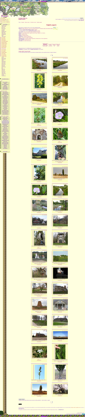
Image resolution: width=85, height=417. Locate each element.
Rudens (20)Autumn (58, 44)
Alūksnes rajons (4, 26)
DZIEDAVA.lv (44, 1)
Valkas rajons (3, 72)
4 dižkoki (35, 29)
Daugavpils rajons (4, 31)
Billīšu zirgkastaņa (25, 28)
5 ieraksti (38, 30)
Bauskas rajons (4, 28)
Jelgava (2, 35)
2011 (42, 69)
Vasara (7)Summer (54, 44)
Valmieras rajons (4, 73)
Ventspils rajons (4, 75)
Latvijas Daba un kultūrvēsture (23, 19)
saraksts (5, 19)
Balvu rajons (3, 27)
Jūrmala (3, 57)
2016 (40, 159)
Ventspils (3, 74)
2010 (64, 178)
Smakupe (34, 31)
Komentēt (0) (39, 70)
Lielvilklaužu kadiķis (42, 28)
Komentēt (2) (39, 212)
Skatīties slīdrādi (21, 51)
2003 (62, 394)
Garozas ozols (30, 28)
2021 (42, 140)
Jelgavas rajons (4, 36)
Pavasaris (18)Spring (50, 44)
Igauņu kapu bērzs (36, 28)
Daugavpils (3, 30)
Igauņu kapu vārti (28, 39)
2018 (59, 141)
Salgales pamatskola (29, 37)
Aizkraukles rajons (4, 25)
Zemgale (22, 22)
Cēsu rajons (3, 29)
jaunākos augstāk (45, 46)
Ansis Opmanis (45, 383)
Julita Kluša (66, 58)
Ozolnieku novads (33, 22)
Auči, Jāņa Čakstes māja (27, 40)
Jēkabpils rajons (4, 34)
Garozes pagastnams (44, 38)
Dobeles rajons (3, 32)
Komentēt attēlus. (27, 51)
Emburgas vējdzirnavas (27, 36)
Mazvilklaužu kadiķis (49, 28)
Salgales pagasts (39, 22)
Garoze (24, 31)
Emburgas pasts (38, 38)
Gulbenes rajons (4, 33)
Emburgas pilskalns (25, 35)
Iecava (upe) (28, 31)
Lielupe (31, 31)
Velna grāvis (38, 31)
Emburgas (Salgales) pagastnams (30, 38)
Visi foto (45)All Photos (45, 44)
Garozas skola (23, 37)
